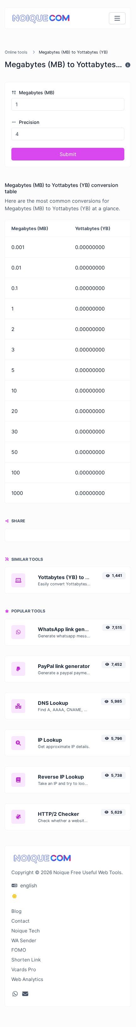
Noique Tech (25, 931)
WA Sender (23, 940)
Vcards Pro (23, 969)
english (28, 885)
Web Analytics (27, 979)
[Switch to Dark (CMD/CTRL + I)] (14, 896)
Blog (16, 911)
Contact (20, 921)
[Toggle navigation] (117, 18)
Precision (28, 122)
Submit (68, 154)
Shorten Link (26, 960)
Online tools (16, 52)
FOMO (18, 950)
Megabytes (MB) (36, 92)
